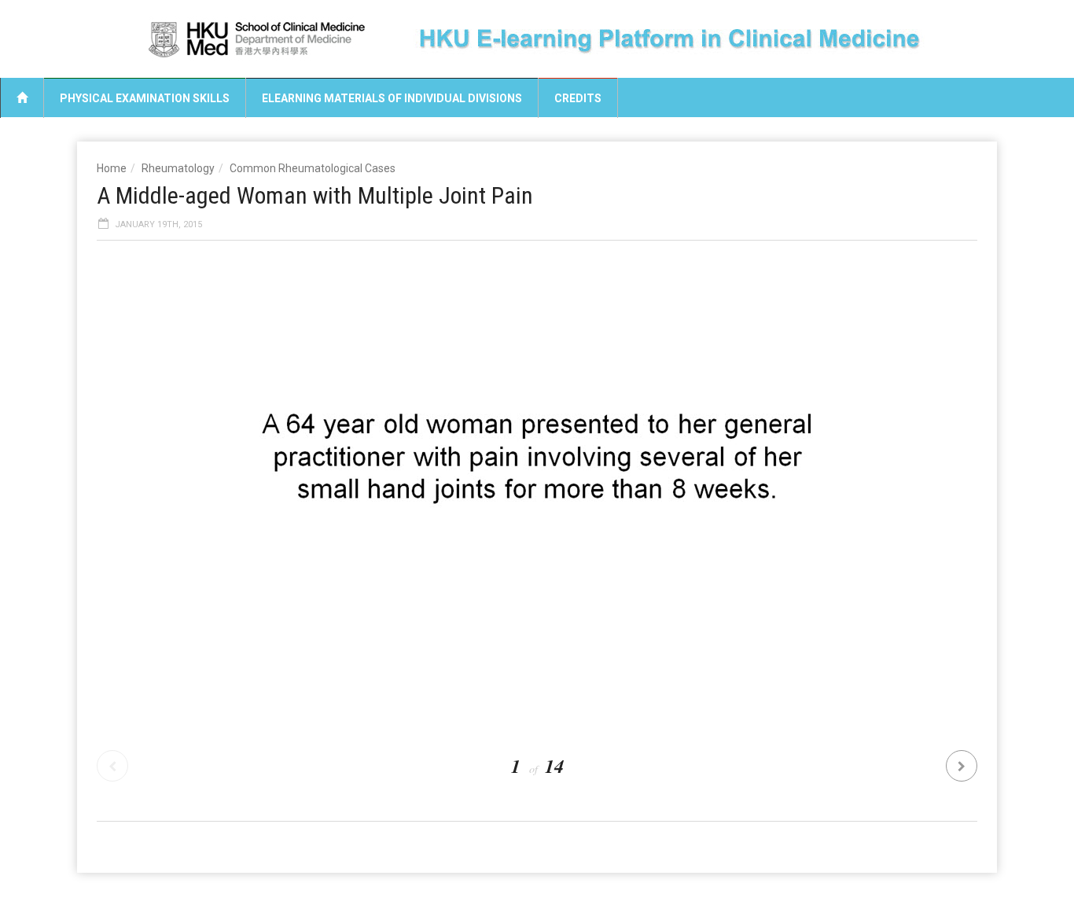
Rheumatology (178, 168)
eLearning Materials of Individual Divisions (392, 98)
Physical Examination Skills (145, 98)
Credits (577, 98)
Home (112, 168)
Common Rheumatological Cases (312, 168)
